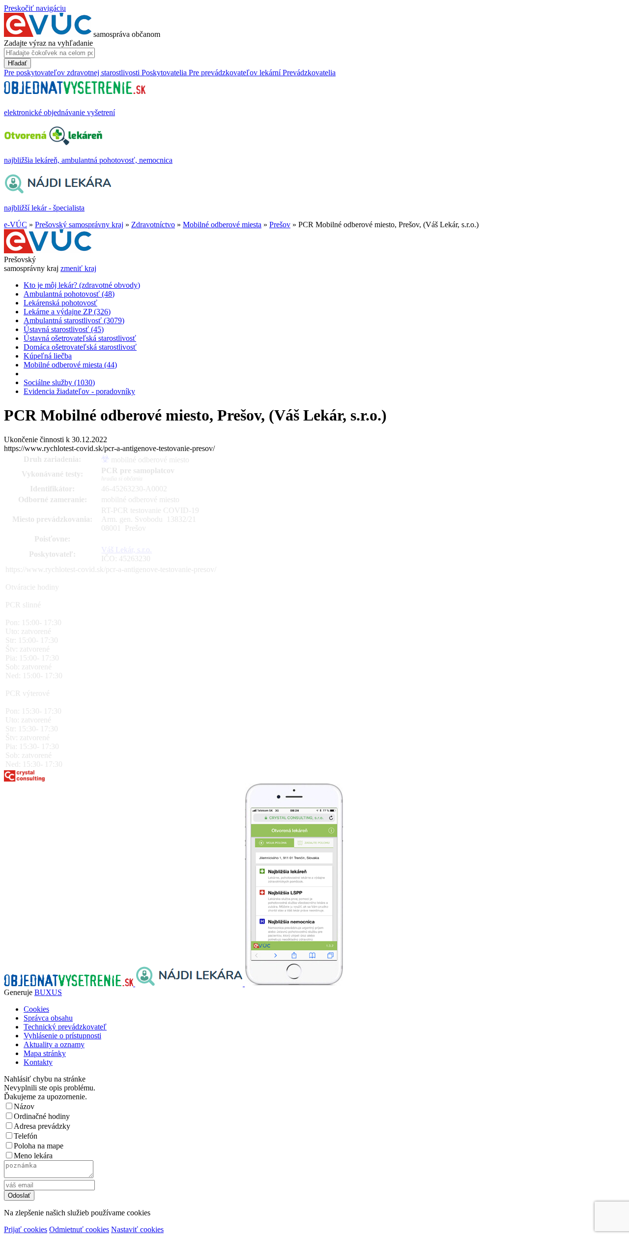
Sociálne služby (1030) (59, 382)
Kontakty (38, 1062)
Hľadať (17, 63)
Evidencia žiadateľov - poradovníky (79, 391)
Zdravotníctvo (153, 224)
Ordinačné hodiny (42, 1116)
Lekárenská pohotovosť (60, 303)
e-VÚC (15, 224)
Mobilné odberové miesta (222, 224)
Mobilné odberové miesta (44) (70, 365)
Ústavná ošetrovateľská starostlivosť (80, 338)
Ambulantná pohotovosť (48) (69, 294)
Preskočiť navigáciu (35, 8)
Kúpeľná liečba (48, 356)
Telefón (25, 1136)
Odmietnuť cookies (79, 1229)
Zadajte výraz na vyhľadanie (48, 43)
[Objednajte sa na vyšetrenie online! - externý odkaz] (69, 983)
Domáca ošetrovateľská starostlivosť (80, 347)
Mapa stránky (45, 1053)
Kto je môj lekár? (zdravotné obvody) (82, 285)
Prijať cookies (25, 1229)
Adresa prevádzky (42, 1126)
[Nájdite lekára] (190, 983)
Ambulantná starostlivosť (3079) (74, 320)
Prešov (279, 224)
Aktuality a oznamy (54, 1044)
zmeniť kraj (78, 268)
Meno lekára (33, 1155)
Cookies (36, 1009)
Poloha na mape (38, 1146)
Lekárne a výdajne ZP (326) (67, 311)
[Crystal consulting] (24, 779)
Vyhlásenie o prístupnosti (62, 1035)
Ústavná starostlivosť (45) (64, 329)
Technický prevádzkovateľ (65, 1027)
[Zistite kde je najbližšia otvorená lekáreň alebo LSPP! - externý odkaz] (294, 983)
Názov (24, 1106)
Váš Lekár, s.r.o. (126, 549)
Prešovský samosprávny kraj (79, 224)
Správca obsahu (48, 1018)
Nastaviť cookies (137, 1229)
